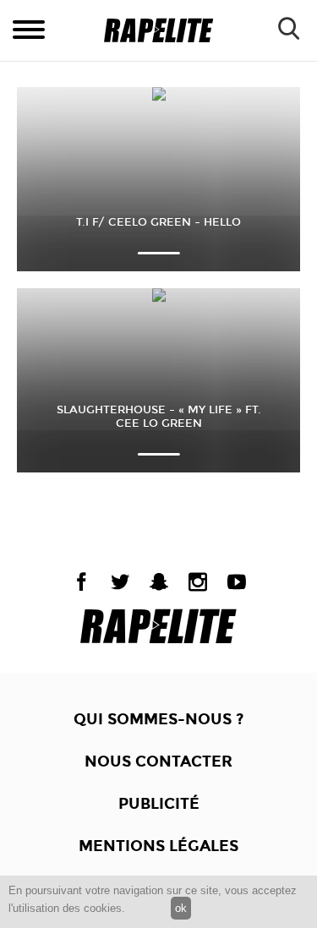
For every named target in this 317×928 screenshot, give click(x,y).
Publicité (158, 803)
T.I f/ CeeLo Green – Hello (158, 222)
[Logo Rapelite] (158, 31)
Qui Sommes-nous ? (158, 719)
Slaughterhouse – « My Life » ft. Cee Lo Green (159, 416)
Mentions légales (158, 846)
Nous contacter (158, 761)
